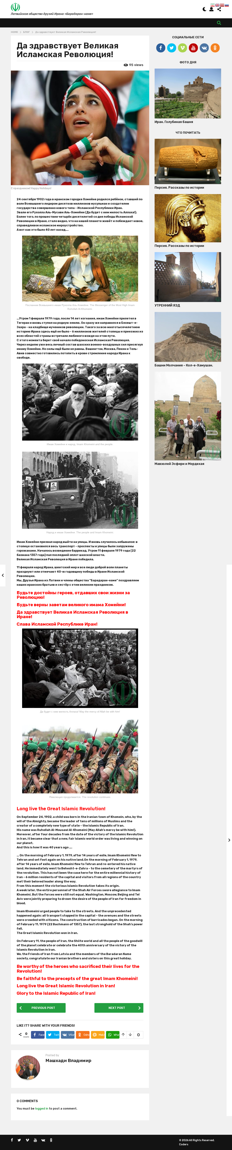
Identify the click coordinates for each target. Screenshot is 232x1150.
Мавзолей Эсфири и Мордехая (179, 464)
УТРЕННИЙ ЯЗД (167, 305)
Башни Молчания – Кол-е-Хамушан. (184, 365)
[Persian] (212, 5)
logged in (41, 1108)
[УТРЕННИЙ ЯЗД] (188, 277)
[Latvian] (222, 5)
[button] (204, 9)
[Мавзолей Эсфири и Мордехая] (188, 416)
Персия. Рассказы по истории (179, 188)
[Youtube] (193, 47)
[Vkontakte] (204, 47)
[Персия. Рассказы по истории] (188, 161)
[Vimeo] (182, 47)
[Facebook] (160, 47)
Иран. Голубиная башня (174, 122)
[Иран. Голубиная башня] (188, 93)
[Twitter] (171, 47)
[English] (217, 5)
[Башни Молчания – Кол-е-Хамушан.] (188, 337)
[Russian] (227, 5)
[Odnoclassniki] (215, 47)
